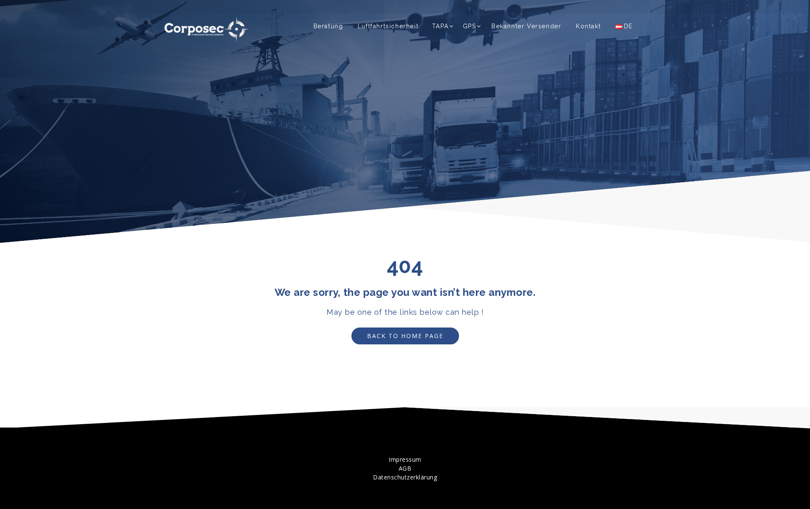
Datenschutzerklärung (405, 477)
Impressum (405, 459)
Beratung (328, 26)
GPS (469, 26)
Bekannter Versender (526, 26)
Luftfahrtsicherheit (388, 26)
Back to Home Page (405, 336)
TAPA (440, 26)
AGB (405, 468)
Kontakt (588, 26)
